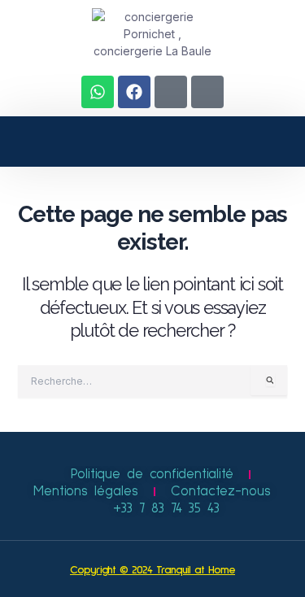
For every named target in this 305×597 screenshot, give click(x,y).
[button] (80, 141)
